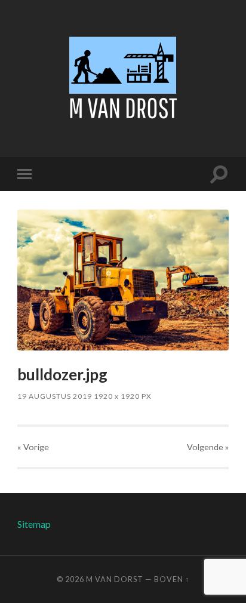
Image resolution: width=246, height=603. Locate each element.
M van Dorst (114, 579)
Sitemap (34, 524)
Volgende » (208, 447)
